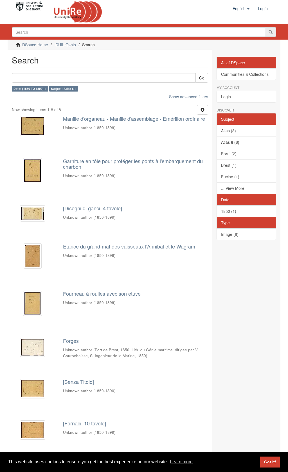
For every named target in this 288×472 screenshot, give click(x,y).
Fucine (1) (230, 176)
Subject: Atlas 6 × (63, 88)
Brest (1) (229, 165)
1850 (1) (228, 211)
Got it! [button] (270, 462)
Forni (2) (229, 153)
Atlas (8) (228, 130)
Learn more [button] (181, 461)
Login (226, 96)
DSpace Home (35, 44)
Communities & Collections (245, 74)
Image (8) (229, 234)
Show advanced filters (188, 96)
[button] (241, 8)
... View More (232, 188)
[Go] (270, 32)
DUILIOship (65, 44)
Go (201, 78)
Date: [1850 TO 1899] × (30, 88)
